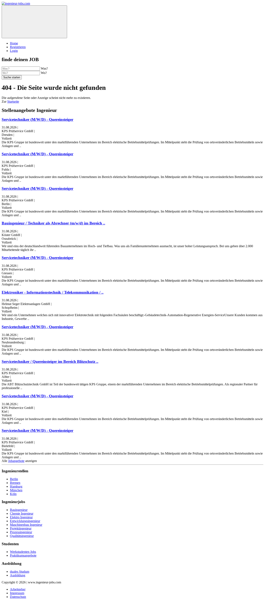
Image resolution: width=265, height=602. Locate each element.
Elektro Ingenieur (21, 517)
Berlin (14, 479)
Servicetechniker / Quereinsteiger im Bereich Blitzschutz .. (50, 361)
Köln (13, 494)
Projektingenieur (20, 528)
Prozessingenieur (21, 532)
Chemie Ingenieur (21, 513)
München (16, 490)
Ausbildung (17, 575)
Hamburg (16, 486)
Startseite (13, 101)
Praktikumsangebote (23, 555)
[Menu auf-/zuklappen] (34, 21)
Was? (44, 68)
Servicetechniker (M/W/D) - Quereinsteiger (37, 119)
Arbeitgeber (17, 589)
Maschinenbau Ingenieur (26, 524)
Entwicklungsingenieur (25, 521)
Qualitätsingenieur (22, 536)
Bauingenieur (19, 510)
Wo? (44, 73)
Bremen (15, 482)
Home (14, 43)
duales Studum (19, 571)
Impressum (17, 593)
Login (14, 50)
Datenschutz (18, 596)
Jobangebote (16, 461)
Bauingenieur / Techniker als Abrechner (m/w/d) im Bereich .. (53, 223)
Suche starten (11, 77)
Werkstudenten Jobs (23, 551)
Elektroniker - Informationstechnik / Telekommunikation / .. (53, 292)
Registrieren (18, 47)
